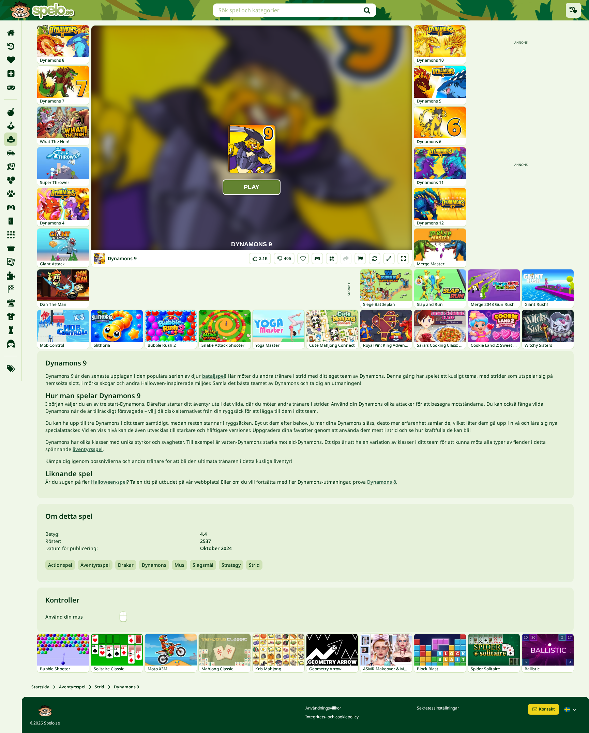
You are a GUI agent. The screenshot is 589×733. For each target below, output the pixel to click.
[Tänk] (10, 330)
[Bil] (10, 153)
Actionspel (60, 565)
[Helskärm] (403, 258)
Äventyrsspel (95, 565)
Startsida (40, 687)
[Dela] (346, 258)
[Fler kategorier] (10, 368)
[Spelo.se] (42, 10)
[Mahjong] (10, 221)
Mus (179, 565)
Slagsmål (203, 565)
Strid (254, 565)
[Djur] (10, 194)
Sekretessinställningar (438, 708)
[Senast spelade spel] (573, 10)
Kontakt (547, 709)
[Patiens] (10, 262)
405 (284, 257)
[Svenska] (571, 709)
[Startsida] (10, 33)
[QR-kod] (331, 258)
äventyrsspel (88, 449)
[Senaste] (10, 46)
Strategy (231, 565)
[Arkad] (10, 125)
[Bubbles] (10, 180)
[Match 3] (10, 234)
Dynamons (154, 565)
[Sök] (367, 10)
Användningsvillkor (323, 708)
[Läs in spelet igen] (374, 258)
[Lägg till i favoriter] (303, 258)
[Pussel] (10, 275)
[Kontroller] (317, 258)
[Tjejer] (10, 343)
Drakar (126, 565)
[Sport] (10, 316)
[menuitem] (10, 33)
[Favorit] (10, 60)
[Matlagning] (10, 248)
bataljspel (213, 376)
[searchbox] (294, 10)
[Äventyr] (10, 139)
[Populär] (10, 87)
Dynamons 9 (126, 687)
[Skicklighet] (10, 303)
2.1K (260, 257)
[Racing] (10, 289)
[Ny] (10, 73)
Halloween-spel (109, 482)
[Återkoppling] (360, 258)
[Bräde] (10, 166)
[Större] (389, 258)
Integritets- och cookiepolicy (332, 717)
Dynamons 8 (381, 482)
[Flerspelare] (10, 207)
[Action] (10, 112)
